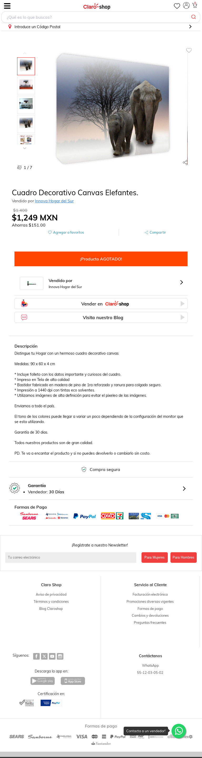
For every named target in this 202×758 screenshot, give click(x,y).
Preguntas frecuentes (150, 622)
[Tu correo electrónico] (72, 557)
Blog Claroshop (51, 608)
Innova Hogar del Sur (54, 200)
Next (24, 144)
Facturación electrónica (150, 594)
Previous (24, 49)
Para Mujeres (154, 557)
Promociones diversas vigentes (150, 601)
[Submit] (194, 17)
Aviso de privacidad (51, 594)
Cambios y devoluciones (150, 615)
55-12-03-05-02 (150, 672)
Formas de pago (150, 608)
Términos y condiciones (51, 601)
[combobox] (100, 17)
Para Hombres (183, 557)
